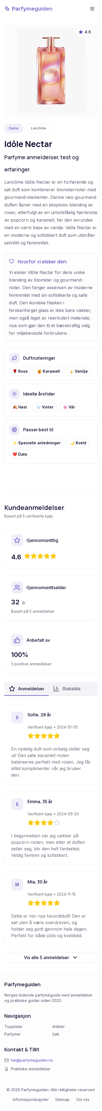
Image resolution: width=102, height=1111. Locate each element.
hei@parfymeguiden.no (32, 1060)
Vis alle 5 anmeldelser (46, 957)
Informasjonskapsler (31, 1099)
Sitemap (62, 1099)
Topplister (13, 1026)
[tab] (26, 689)
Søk (55, 1034)
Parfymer (12, 1034)
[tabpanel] (51, 834)
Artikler (58, 1026)
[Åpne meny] (92, 8)
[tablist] (51, 689)
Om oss (82, 1099)
